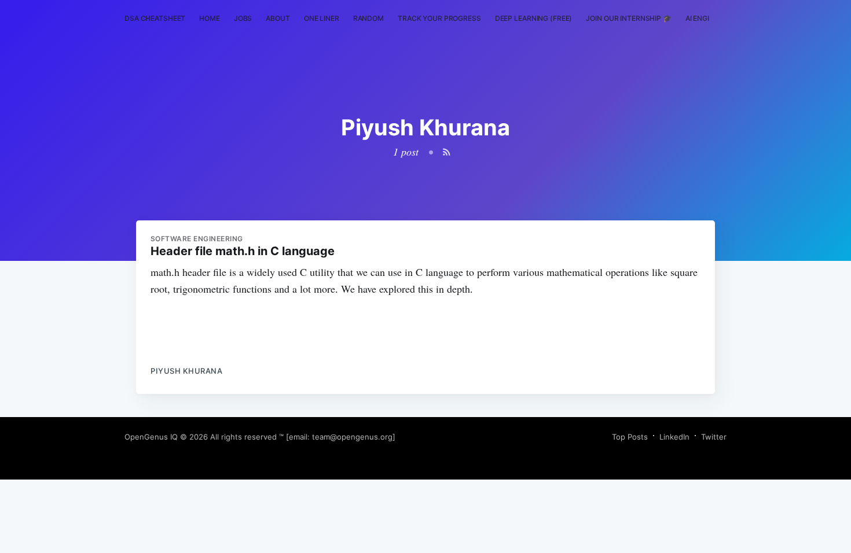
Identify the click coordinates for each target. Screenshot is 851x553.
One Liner (321, 18)
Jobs (243, 18)
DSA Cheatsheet (154, 18)
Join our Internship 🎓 (628, 18)
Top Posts (630, 436)
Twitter (714, 436)
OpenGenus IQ (151, 436)
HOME (209, 18)
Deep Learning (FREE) (534, 18)
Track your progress (439, 18)
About (277, 18)
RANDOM (368, 18)
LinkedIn (674, 436)
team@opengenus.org (352, 436)
